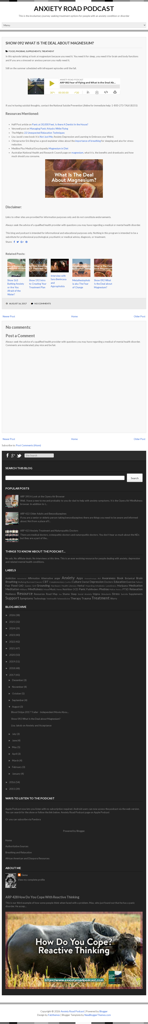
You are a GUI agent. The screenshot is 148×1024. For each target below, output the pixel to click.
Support (12, 598)
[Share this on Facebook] (14, 241)
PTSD (126, 589)
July (14, 734)
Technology (40, 598)
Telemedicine (63, 598)
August (16, 706)
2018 (12, 668)
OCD (75, 589)
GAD (21, 585)
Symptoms (26, 598)
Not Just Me (46, 136)
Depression (97, 581)
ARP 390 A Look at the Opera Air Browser (42, 496)
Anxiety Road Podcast (74, 8)
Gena (24, 875)
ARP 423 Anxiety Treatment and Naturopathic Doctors (49, 530)
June (15, 740)
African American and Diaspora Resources (27, 858)
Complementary (56, 582)
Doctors (108, 581)
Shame (66, 594)
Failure (139, 582)
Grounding (43, 585)
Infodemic (100, 585)
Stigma (96, 594)
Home (74, 316)
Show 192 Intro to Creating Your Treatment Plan (37, 284)
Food (12, 51)
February (17, 767)
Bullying (22, 582)
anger (57, 578)
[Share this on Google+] (22, 241)
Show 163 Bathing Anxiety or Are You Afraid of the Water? (15, 287)
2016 (12, 782)
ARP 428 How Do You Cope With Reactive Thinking (42, 897)
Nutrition (67, 589)
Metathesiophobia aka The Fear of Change (81, 284)
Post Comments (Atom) (28, 445)
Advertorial (22, 578)
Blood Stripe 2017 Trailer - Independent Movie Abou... (40, 712)
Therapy (75, 598)
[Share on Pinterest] (26, 241)
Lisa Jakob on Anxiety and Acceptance (31, 725)
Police (112, 589)
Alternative (47, 578)
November (18, 686)
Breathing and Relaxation (18, 852)
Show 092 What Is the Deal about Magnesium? (50, 43)
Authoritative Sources (16, 846)
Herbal (80, 585)
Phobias (20, 51)
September (18, 700)
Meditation (12, 589)
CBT (46, 581)
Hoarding (90, 585)
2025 (12, 621)
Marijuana (122, 585)
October (17, 693)
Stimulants (106, 594)
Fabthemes (54, 1015)
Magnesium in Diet (58, 148)
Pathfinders (92, 589)
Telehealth (51, 598)
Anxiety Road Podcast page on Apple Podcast (85, 812)
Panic (82, 589)
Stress (116, 593)
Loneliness (111, 585)
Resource (25, 593)
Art (99, 578)
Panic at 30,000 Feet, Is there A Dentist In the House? (60, 124)
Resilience (10, 594)
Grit (34, 585)
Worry (113, 598)
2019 (12, 661)
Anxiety (68, 577)
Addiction (10, 578)
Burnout (31, 582)
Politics (119, 589)
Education (120, 581)
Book (120, 578)
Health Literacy (69, 585)
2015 (12, 788)
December (18, 680)
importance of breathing (88, 140)
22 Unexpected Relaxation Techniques (44, 132)
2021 (12, 648)
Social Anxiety (85, 594)
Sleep (74, 594)
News (59, 589)
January (16, 773)
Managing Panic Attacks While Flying (49, 128)
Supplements (33, 51)
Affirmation (34, 578)
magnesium (77, 152)
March (15, 760)
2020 (12, 654)
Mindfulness (35, 589)
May (14, 747)
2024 (12, 628)
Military (23, 589)
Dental (85, 581)
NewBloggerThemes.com (97, 1015)
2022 (12, 641)
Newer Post (9, 316)
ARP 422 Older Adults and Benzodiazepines (43, 513)
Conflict (68, 582)
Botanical (130, 578)
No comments (42, 303)
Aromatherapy (90, 578)
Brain (139, 578)
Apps (80, 578)
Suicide (124, 594)
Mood (46, 589)
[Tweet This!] (18, 241)
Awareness (109, 578)
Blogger (80, 830)
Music (53, 589)
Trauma (86, 598)
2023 (12, 635)
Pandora (36, 819)
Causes (38, 582)
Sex (60, 594)
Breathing (11, 581)
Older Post (139, 316)
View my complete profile (31, 879)
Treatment (48, 51)
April (15, 753)
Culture (76, 581)
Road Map (52, 594)
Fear (7, 585)
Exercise (131, 581)
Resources (39, 594)
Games (28, 585)
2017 (12, 674)
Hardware (56, 585)
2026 (12, 615)
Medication (136, 585)
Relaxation (136, 589)
